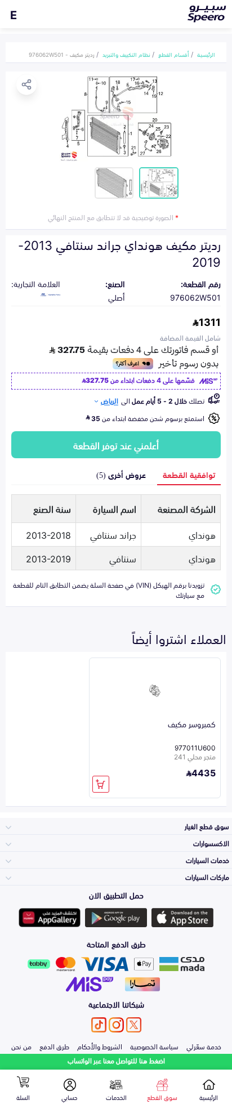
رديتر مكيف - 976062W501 (62, 54)
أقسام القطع (173, 54)
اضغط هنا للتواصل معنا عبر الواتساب (116, 1060)
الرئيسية (206, 54)
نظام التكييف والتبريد (126, 54)
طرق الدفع (54, 1046)
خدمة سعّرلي (203, 1046)
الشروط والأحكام (99, 1046)
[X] (133, 1024)
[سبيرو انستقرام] (116, 1024)
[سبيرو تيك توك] (98, 1024)
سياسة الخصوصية (154, 1046)
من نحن (21, 1046)
